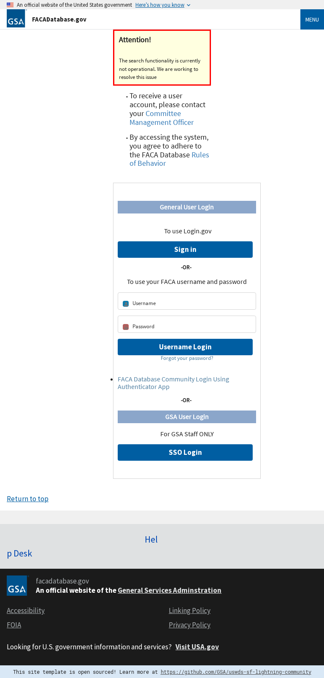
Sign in (185, 249)
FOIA (14, 624)
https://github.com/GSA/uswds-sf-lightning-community (236, 671)
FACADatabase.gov (59, 19)
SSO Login (185, 452)
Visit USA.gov (197, 646)
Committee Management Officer (162, 117)
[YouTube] (315, 536)
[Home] (17, 17)
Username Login (185, 346)
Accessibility (26, 610)
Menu (312, 19)
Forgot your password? (187, 358)
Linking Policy (190, 610)
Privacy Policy (190, 624)
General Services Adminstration (169, 590)
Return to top (28, 498)
